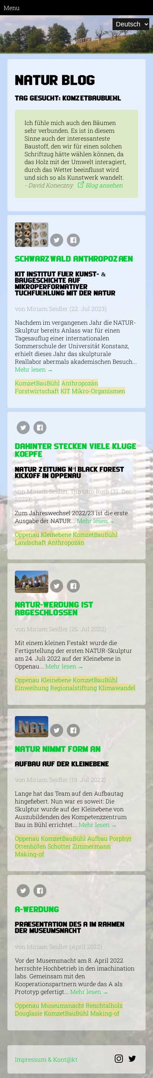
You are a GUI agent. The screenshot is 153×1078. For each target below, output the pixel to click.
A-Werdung (37, 910)
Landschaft (30, 542)
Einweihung (32, 688)
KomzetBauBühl (37, 383)
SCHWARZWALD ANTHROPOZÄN (74, 259)
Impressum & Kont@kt (46, 1059)
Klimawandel (117, 688)
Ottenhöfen (30, 846)
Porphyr (120, 838)
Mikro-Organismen (98, 391)
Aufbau (97, 838)
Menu (12, 8)
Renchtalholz (104, 1005)
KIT (65, 391)
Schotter (59, 846)
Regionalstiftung (73, 688)
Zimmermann (91, 846)
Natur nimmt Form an (58, 749)
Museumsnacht (62, 1005)
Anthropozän (79, 383)
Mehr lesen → (34, 369)
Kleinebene (56, 534)
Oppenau (27, 534)
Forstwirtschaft (37, 391)
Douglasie (28, 1013)
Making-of (29, 854)
